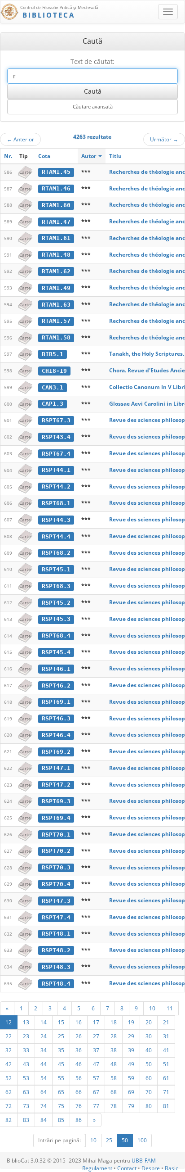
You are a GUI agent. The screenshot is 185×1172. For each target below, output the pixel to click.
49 (131, 1064)
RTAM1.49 (56, 288)
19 (131, 1022)
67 (96, 1091)
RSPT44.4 (56, 536)
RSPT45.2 (56, 602)
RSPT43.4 (56, 437)
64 (43, 1091)
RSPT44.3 (56, 519)
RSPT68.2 (56, 552)
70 (148, 1091)
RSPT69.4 (56, 818)
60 (148, 1077)
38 (113, 1050)
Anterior (20, 139)
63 (26, 1091)
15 (61, 1022)
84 (43, 1119)
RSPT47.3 (56, 900)
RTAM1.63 (56, 304)
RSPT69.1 (56, 701)
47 (96, 1064)
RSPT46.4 (56, 735)
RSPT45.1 (56, 569)
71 (166, 1091)
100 (142, 1140)
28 (113, 1036)
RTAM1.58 (56, 337)
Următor (164, 139)
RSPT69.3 (56, 801)
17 (96, 1022)
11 (170, 1008)
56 (78, 1077)
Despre (150, 1168)
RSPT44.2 (56, 486)
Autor (89, 156)
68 (113, 1091)
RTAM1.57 (56, 320)
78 (113, 1105)
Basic (171, 1168)
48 (113, 1064)
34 (43, 1050)
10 (152, 1008)
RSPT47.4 (56, 917)
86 (78, 1119)
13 (26, 1022)
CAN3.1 (52, 387)
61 (166, 1077)
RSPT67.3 (56, 420)
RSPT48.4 (56, 983)
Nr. (8, 156)
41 (166, 1050)
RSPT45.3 (56, 618)
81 (166, 1105)
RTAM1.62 (56, 271)
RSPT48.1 (56, 933)
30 (148, 1036)
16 (78, 1022)
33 (26, 1050)
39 (131, 1050)
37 (96, 1050)
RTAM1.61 (56, 238)
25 (61, 1036)
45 (61, 1064)
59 (131, 1077)
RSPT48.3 (56, 967)
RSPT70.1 (56, 834)
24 (43, 1036)
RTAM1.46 (56, 188)
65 (61, 1091)
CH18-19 (54, 370)
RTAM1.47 (56, 221)
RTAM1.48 (56, 254)
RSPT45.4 (56, 652)
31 (166, 1036)
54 (43, 1077)
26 (78, 1036)
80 (148, 1105)
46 (78, 1064)
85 (61, 1119)
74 (43, 1105)
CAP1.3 (52, 403)
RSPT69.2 (56, 751)
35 (61, 1050)
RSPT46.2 (56, 685)
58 (113, 1077)
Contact (127, 1168)
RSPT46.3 (56, 718)
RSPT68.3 (56, 586)
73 (26, 1105)
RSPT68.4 (56, 635)
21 (166, 1022)
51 (166, 1064)
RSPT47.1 (56, 768)
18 (113, 1022)
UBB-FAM (144, 1160)
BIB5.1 (52, 354)
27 (96, 1036)
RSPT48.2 (56, 950)
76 (78, 1105)
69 (131, 1091)
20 (148, 1022)
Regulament (97, 1168)
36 (78, 1050)
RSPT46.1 (56, 668)
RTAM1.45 (56, 171)
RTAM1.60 (56, 205)
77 (96, 1105)
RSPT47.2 (56, 784)
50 (148, 1064)
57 (96, 1077)
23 (26, 1036)
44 (43, 1064)
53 (26, 1077)
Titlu (115, 156)
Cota (44, 156)
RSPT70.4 (56, 884)
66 (78, 1091)
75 (61, 1105)
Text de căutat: (92, 61)
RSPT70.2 (56, 850)
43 (26, 1064)
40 (148, 1050)
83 (26, 1119)
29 (131, 1036)
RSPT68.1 (56, 503)
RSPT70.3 (56, 867)
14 (43, 1022)
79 (131, 1105)
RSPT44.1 (56, 469)
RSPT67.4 (56, 453)
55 (61, 1077)
